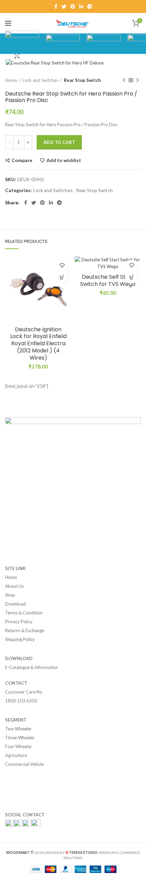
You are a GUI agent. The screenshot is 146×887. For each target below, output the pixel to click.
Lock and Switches (40, 80)
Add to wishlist (64, 160)
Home (11, 80)
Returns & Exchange (24, 630)
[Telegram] (89, 6)
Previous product (124, 80)
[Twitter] (63, 6)
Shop (10, 595)
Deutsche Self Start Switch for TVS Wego (107, 281)
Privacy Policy (19, 621)
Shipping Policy (20, 639)
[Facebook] (55, 6)
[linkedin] (81, 6)
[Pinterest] (72, 6)
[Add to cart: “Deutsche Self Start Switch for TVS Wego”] (132, 277)
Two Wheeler (18, 728)
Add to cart (59, 142)
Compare (22, 160)
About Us (14, 586)
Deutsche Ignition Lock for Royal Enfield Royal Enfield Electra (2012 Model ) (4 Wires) (38, 344)
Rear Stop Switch (82, 80)
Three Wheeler (20, 737)
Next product (137, 80)
